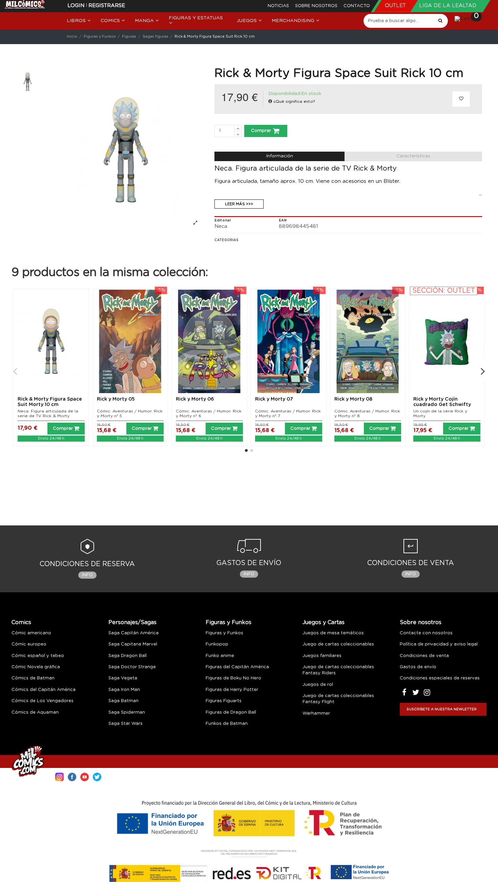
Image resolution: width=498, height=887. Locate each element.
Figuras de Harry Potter (232, 690)
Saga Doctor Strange (132, 667)
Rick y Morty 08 (353, 399)
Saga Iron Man (124, 690)
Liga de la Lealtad (447, 5)
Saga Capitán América (133, 633)
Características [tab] (413, 156)
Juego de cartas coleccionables (338, 644)
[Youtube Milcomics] (84, 776)
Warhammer (316, 713)
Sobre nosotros (317, 6)
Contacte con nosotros (426, 633)
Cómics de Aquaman (35, 712)
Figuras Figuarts (224, 701)
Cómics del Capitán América (44, 690)
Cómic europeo (29, 644)
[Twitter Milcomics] (97, 776)
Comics (21, 622)
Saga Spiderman (126, 712)
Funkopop (217, 644)
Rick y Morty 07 (274, 399)
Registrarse (106, 5)
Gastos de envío (418, 667)
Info (87, 575)
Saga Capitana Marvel (132, 644)
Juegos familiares (322, 656)
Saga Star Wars (125, 723)
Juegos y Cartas (324, 622)
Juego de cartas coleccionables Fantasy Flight (338, 699)
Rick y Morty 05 (116, 399)
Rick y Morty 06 (195, 399)
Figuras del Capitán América (237, 667)
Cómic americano (31, 633)
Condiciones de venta (424, 656)
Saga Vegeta (122, 678)
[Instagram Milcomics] (59, 776)
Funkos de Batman (227, 723)
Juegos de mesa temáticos (333, 633)
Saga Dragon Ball (127, 656)
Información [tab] (279, 156)
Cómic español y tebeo (38, 656)
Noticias (279, 6)
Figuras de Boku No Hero (233, 678)
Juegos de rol (318, 684)
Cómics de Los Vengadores (43, 701)
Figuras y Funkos (228, 622)
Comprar (261, 131)
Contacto (357, 6)
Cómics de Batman (33, 678)
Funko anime (220, 656)
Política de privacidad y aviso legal (439, 644)
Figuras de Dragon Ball (231, 712)
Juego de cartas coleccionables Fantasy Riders (338, 670)
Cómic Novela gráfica (36, 667)
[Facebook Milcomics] (72, 776)
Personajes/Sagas (132, 622)
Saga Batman (123, 701)
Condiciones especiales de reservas (440, 678)
